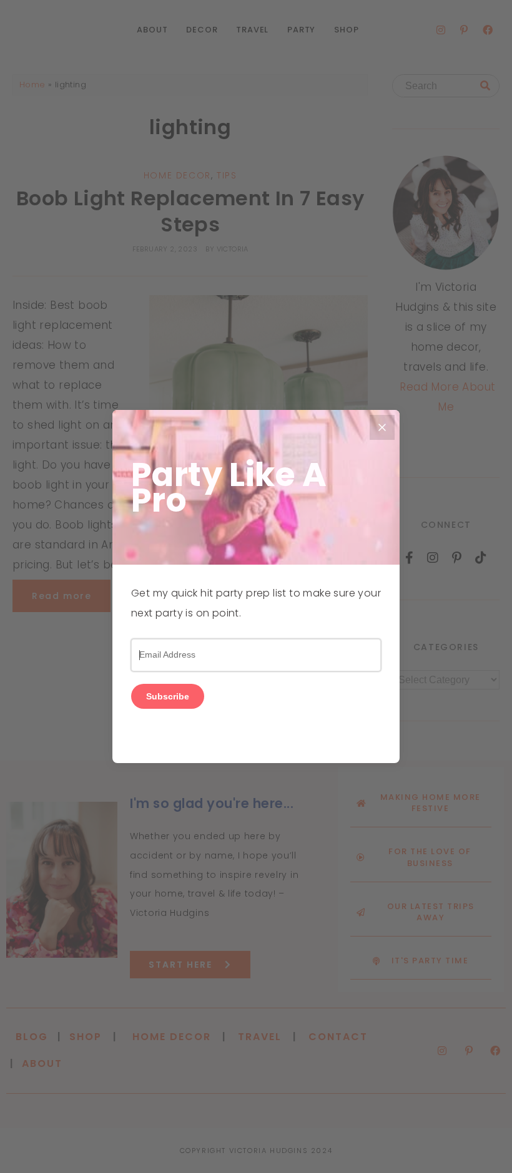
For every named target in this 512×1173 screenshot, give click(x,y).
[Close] (382, 427)
